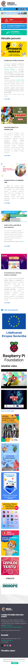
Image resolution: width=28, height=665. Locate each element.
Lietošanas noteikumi (6, 627)
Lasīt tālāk (7, 99)
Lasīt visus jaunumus (11, 310)
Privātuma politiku (21, 661)
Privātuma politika (17, 627)
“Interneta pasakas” (9, 69)
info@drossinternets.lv (7, 640)
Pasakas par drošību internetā (14, 60)
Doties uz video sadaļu (7, 411)
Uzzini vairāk (9, 625)
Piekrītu (15, 663)
